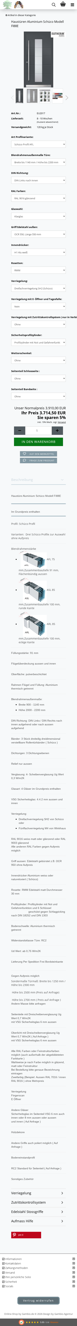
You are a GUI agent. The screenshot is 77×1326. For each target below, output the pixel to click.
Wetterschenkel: (21, 353)
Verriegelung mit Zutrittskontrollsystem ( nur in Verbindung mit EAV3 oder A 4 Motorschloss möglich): (38, 317)
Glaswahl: (17, 209)
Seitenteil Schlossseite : (25, 371)
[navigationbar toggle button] (72, 4)
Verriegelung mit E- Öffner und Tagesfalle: (36, 299)
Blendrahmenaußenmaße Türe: (30, 155)
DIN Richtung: (19, 173)
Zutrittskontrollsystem (28, 1202)
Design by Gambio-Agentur (58, 1314)
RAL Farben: (18, 191)
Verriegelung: (19, 281)
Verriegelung (21, 1193)
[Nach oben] (66, 1280)
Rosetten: (17, 263)
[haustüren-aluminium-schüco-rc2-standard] (38, 59)
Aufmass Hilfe (22, 1221)
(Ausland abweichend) (47, 122)
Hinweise (54, 1322)
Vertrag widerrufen (38, 1300)
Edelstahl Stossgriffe (27, 1211)
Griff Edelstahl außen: (24, 227)
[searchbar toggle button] (53, 4)
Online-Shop (11, 1314)
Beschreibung (22, 479)
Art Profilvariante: (22, 137)
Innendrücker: (20, 245)
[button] (66, 97)
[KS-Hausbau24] (11, 4)
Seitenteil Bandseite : (24, 389)
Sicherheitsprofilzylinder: (26, 335)
